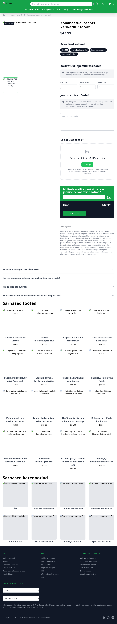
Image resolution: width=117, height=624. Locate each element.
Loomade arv (84, 82)
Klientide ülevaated (10, 564)
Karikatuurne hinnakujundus (14, 571)
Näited (5, 561)
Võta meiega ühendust (82, 9)
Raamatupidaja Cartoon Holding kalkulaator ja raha (73, 461)
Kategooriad (48, 9)
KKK (42, 571)
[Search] (95, 4)
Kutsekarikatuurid (16, 15)
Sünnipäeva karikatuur (88, 561)
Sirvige (88, 164)
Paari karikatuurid (86, 568)
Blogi (66, 9)
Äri (58, 9)
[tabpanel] (30, 48)
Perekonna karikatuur (88, 564)
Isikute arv (64, 82)
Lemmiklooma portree (88, 574)
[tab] (10, 85)
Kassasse (74, 213)
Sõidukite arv (102, 82)
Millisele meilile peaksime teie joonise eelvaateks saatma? (83, 190)
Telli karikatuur (31, 9)
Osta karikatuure (9, 568)
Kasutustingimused (48, 561)
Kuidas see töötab (48, 558)
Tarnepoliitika (46, 564)
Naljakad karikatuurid (88, 558)
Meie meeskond (9, 558)
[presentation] (87, 161)
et (110, 4)
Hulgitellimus (8, 574)
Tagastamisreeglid (48, 568)
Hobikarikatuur (85, 571)
